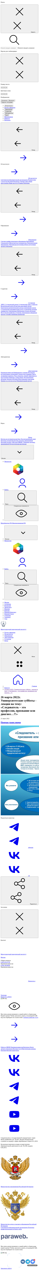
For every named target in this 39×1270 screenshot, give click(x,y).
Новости (7, 118)
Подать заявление (9, 107)
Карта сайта (18, 1229)
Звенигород (8, 607)
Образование (8, 109)
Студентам (8, 111)
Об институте (8, 106)
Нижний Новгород (10, 612)
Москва (6, 602)
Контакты (7, 120)
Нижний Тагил (9, 614)
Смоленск (7, 617)
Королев (7, 610)
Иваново (7, 609)
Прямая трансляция (11, 722)
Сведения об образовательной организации (14, 1227)
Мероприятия (8, 117)
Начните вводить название (26, 48)
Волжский (7, 605)
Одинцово (7, 615)
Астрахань (7, 604)
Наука (6, 115)
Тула (5, 619)
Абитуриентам (9, 113)
